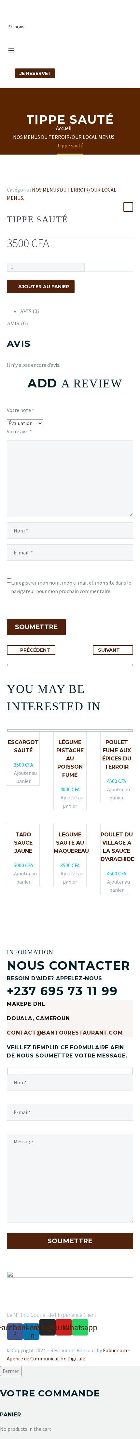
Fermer (11, 1371)
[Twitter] (20, 180)
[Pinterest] (30, 180)
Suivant (109, 650)
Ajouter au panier (43, 287)
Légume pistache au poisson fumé (70, 758)
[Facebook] (11, 180)
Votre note (20, 410)
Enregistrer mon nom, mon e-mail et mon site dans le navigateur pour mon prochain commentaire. (71, 586)
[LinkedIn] (48, 180)
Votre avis (19, 431)
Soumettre (36, 627)
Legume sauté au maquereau (71, 843)
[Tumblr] (39, 180)
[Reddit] (58, 180)
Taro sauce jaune (23, 843)
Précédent (35, 650)
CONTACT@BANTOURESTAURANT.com (65, 1033)
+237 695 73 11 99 (62, 991)
